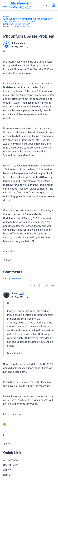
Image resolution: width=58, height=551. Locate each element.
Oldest (15, 278)
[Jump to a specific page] (52, 285)
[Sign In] (53, 5)
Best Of (7, 474)
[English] (20, 5)
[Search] (47, 5)
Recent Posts (10, 464)
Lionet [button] (14, 293)
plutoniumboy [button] (18, 43)
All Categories (11, 460)
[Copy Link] (27, 46)
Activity (7, 469)
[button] (6, 44)
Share (7, 260)
